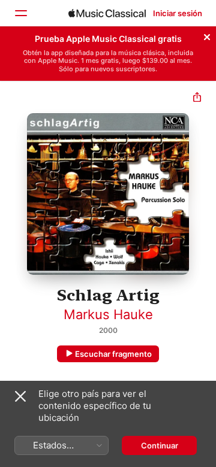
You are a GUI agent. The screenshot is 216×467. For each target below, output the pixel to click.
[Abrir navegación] (20, 13)
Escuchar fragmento (113, 354)
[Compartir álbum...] (197, 98)
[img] (107, 13)
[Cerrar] (207, 35)
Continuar (159, 445)
